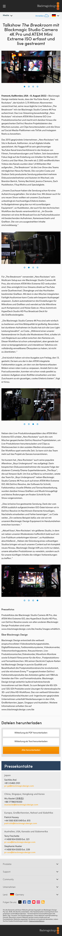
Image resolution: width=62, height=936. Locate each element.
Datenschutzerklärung (36, 921)
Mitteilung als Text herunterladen (31, 741)
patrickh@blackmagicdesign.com (20, 823)
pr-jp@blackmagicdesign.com (19, 786)
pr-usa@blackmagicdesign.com (19, 842)
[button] (24, 86)
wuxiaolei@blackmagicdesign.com (21, 805)
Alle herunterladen (31, 749)
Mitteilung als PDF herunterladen (31, 732)
